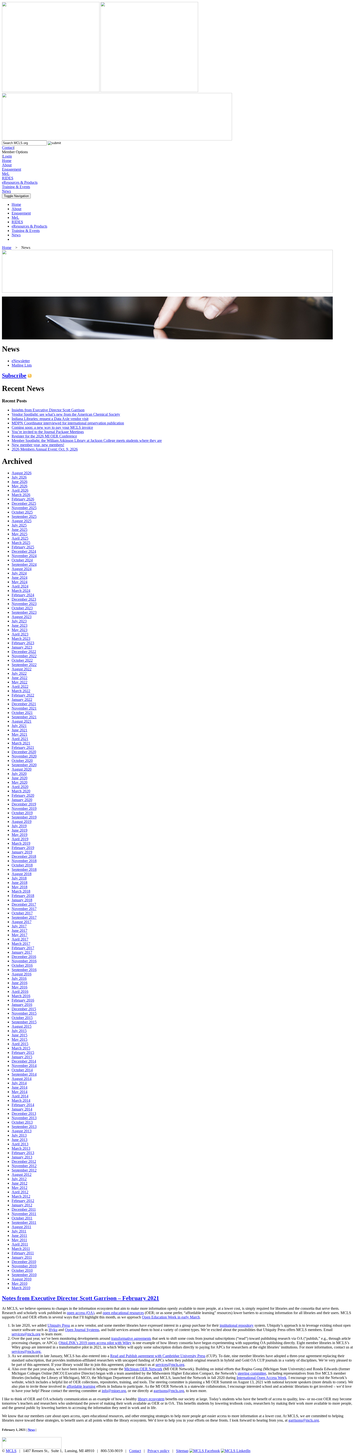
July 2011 (19, 1231)
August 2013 (21, 1131)
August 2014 (21, 1079)
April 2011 (20, 1244)
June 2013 (19, 1140)
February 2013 (23, 1153)
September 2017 (24, 917)
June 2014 (19, 1087)
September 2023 (24, 612)
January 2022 (22, 699)
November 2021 (24, 708)
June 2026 (19, 482)
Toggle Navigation (16, 196)
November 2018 (24, 861)
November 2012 (24, 1166)
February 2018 (23, 896)
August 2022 (21, 669)
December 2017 (24, 904)
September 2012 (24, 1170)
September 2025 (24, 516)
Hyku (53, 1330)
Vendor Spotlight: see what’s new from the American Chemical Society (66, 414)
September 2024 (24, 564)
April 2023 (20, 634)
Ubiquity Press (58, 1325)
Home (6, 161)
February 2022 (23, 695)
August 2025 (21, 521)
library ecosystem (151, 1399)
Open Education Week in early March (171, 1317)
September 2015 (24, 1022)
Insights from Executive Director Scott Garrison (48, 410)
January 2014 (22, 1109)
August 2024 (21, 569)
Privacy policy (158, 1451)
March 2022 (21, 691)
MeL (5, 174)
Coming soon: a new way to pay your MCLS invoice (52, 427)
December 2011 (24, 1209)
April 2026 (20, 490)
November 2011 (24, 1214)
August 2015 (21, 1026)
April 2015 (20, 1044)
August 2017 (21, 922)
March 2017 (21, 944)
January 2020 (22, 800)
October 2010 (22, 1270)
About (7, 165)
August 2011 (21, 1227)
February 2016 (23, 1000)
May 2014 (19, 1092)
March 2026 (21, 495)
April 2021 (20, 739)
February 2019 (23, 848)
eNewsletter (21, 361)
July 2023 (19, 621)
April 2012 (20, 1192)
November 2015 (24, 1013)
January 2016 (22, 1005)
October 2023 (22, 608)
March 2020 (21, 791)
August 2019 (21, 821)
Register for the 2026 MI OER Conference (44, 436)
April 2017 (20, 939)
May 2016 (19, 987)
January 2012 (22, 1205)
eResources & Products (20, 182)
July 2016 (19, 978)
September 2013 (24, 1127)
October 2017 (22, 913)
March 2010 (21, 1288)
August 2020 (21, 769)
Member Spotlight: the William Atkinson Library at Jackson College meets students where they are (87, 440)
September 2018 (24, 869)
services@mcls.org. (26, 1351)
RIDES (7, 178)
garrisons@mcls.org (169, 1391)
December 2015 (24, 1009)
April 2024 (20, 586)
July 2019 (19, 826)
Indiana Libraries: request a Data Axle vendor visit (50, 419)
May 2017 (19, 935)
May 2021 (19, 734)
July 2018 (19, 878)
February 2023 (23, 643)
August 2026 (21, 473)
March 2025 (21, 543)
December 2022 (24, 652)
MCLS (11, 1451)
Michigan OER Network (143, 1369)
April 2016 (20, 991)
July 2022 (19, 673)
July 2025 (19, 525)
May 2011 (19, 1240)
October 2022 (22, 660)
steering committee (252, 1373)
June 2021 (19, 730)
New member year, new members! (38, 445)
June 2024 (19, 577)
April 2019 (20, 839)
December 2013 (24, 1113)
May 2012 (19, 1188)
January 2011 (22, 1257)
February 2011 (23, 1253)
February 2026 (23, 499)
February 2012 (23, 1201)
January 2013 (22, 1157)
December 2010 (24, 1262)
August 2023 (21, 617)
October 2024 (22, 560)
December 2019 (24, 804)
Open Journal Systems (82, 1330)
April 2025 (20, 538)
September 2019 (24, 817)
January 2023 (22, 647)
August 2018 (21, 874)
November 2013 (24, 1118)
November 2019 (24, 808)
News (6, 191)
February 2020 (23, 795)
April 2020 (20, 787)
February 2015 (23, 1052)
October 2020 (22, 760)
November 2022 (24, 656)
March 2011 (21, 1249)
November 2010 (24, 1266)
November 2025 (24, 508)
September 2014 (24, 1074)
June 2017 (19, 930)
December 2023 (24, 599)
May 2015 (19, 1039)
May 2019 (19, 835)
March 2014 (21, 1100)
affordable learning (81, 1386)
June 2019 (19, 830)
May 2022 (19, 682)
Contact (8, 148)
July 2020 (19, 774)
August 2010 (21, 1279)
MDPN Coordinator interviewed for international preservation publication (68, 423)
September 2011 (24, 1222)
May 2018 (19, 887)
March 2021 (21, 743)
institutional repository (237, 1325)
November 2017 (24, 909)
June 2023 (19, 625)
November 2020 (24, 756)
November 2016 (24, 961)
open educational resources (123, 1313)
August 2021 (21, 721)
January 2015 (22, 1057)
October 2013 (22, 1122)
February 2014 (23, 1105)
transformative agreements (131, 1338)
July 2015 (19, 1031)
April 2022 (20, 686)
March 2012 (21, 1196)
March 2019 (21, 843)
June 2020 (19, 778)
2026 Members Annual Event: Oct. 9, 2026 (45, 449)
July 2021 (19, 726)
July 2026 (19, 477)
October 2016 (22, 965)
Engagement (11, 169)
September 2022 (24, 665)
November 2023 (24, 604)
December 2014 (24, 1061)
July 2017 (19, 926)
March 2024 (21, 591)
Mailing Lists (22, 365)
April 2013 (20, 1144)
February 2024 (23, 595)
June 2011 (19, 1235)
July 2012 (19, 1179)
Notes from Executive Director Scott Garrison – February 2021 (80, 1298)
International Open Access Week (261, 1378)
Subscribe (14, 375)
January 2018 (22, 900)
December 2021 (24, 704)
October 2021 (22, 713)
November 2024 (24, 556)
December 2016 (24, 957)
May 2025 (19, 534)
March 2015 (21, 1048)
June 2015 (19, 1035)
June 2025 (19, 530)
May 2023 (19, 630)
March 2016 (21, 996)
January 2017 (22, 952)
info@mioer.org (114, 1391)
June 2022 (19, 678)
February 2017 (23, 948)
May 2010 (19, 1283)
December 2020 (24, 752)
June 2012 (19, 1183)
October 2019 (22, 813)
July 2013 (19, 1135)
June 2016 (19, 983)
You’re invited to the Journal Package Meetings (48, 432)
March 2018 (21, 891)
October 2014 (22, 1070)
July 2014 (19, 1083)
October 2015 (22, 1018)
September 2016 (24, 970)
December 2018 (24, 856)
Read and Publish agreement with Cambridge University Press (157, 1356)
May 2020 (19, 782)
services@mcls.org (26, 1334)
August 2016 (21, 974)
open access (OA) (80, 1313)
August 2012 (21, 1174)
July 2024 (19, 573)
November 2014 (24, 1066)
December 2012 (24, 1161)
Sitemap (182, 1451)
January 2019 (22, 852)
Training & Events (16, 187)
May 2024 (19, 582)
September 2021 (24, 717)
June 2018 (19, 883)
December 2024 (24, 551)
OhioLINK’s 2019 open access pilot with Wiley (95, 1343)
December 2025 (24, 503)
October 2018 (22, 865)
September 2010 (24, 1275)
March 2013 (21, 1148)
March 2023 (21, 638)
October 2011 (22, 1218)
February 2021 (23, 747)
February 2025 (23, 547)
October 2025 (22, 512)
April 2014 (20, 1096)
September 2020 (24, 765)
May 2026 (19, 486)
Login (7, 156)
